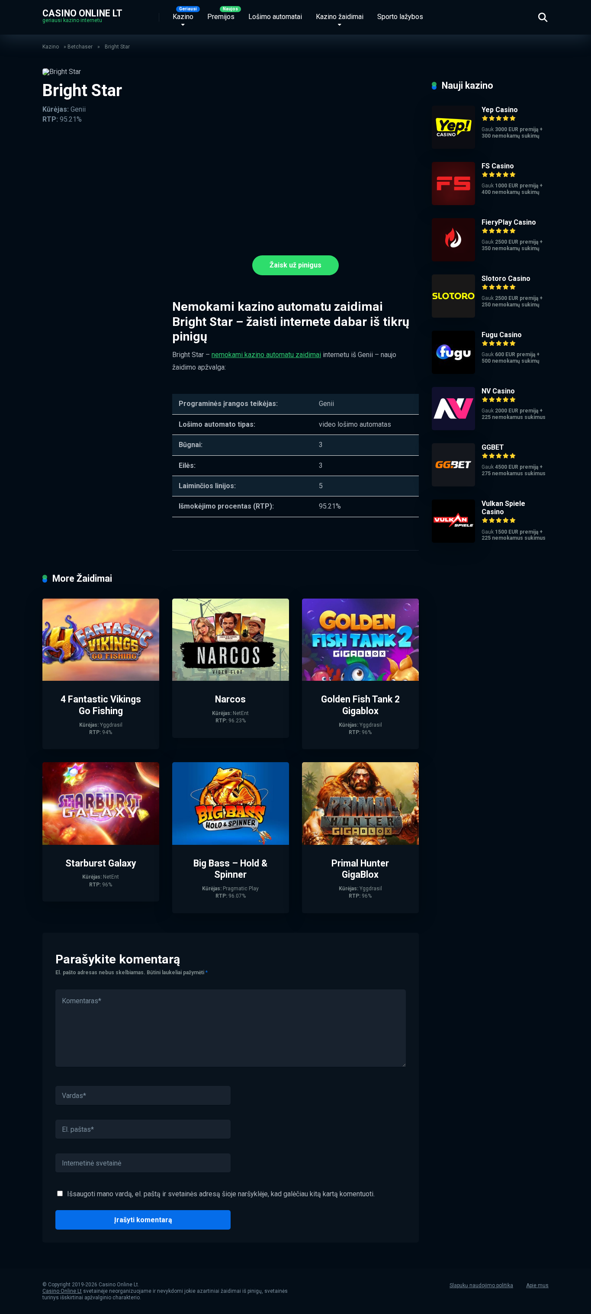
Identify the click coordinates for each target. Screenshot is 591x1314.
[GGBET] (453, 484)
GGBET (493, 447)
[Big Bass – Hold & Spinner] (230, 842)
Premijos (220, 17)
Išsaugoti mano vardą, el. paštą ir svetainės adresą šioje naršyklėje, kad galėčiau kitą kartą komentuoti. (221, 1194)
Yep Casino (500, 110)
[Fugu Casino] (453, 371)
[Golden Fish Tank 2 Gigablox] (360, 678)
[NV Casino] (453, 428)
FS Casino (498, 166)
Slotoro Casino (506, 278)
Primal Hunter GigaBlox (360, 869)
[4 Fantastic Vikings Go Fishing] (100, 678)
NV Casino (498, 391)
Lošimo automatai (275, 17)
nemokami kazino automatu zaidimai (266, 355)
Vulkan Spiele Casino (503, 507)
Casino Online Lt (82, 13)
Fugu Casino (502, 335)
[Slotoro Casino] (453, 315)
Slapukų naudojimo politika (481, 1285)
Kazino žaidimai (339, 17)
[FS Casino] (453, 203)
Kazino (183, 17)
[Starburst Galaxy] (100, 842)
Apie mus (537, 1285)
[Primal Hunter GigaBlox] (360, 842)
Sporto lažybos (400, 17)
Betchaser (80, 47)
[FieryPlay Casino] (453, 259)
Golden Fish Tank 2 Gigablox (360, 705)
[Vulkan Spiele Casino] (453, 540)
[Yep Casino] (453, 146)
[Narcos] (230, 678)
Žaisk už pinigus (295, 265)
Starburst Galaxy (100, 863)
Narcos (230, 699)
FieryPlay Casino (509, 222)
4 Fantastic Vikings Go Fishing (101, 705)
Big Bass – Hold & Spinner (230, 869)
